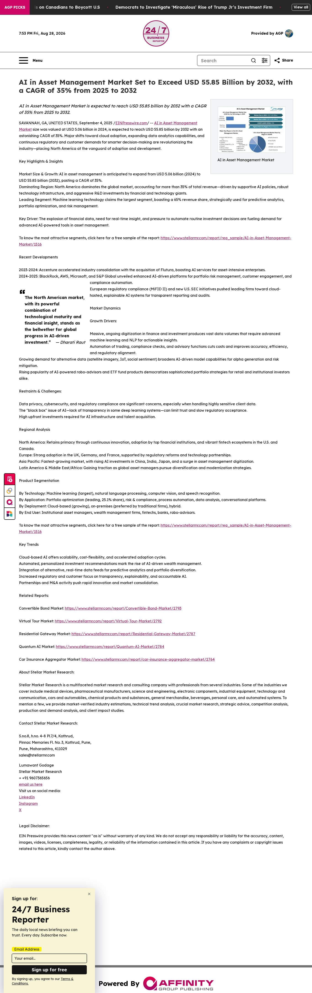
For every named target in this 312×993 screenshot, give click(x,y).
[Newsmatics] (9, 513)
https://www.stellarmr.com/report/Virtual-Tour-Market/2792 (108, 621)
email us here (30, 784)
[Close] (89, 894)
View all (301, 7)
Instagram (28, 803)
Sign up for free (49, 969)
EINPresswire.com (131, 123)
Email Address (26, 949)
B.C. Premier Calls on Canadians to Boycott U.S (50, 7)
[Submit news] (9, 479)
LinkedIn (27, 797)
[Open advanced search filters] (264, 60)
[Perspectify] (9, 490)
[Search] (253, 60)
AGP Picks (15, 7)
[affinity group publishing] (9, 502)
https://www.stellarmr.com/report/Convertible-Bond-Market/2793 (123, 608)
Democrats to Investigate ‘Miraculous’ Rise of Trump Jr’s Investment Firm (193, 7)
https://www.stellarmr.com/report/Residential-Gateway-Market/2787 (133, 634)
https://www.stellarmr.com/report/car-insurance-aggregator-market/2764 (148, 659)
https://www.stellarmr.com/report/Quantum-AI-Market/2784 (110, 646)
